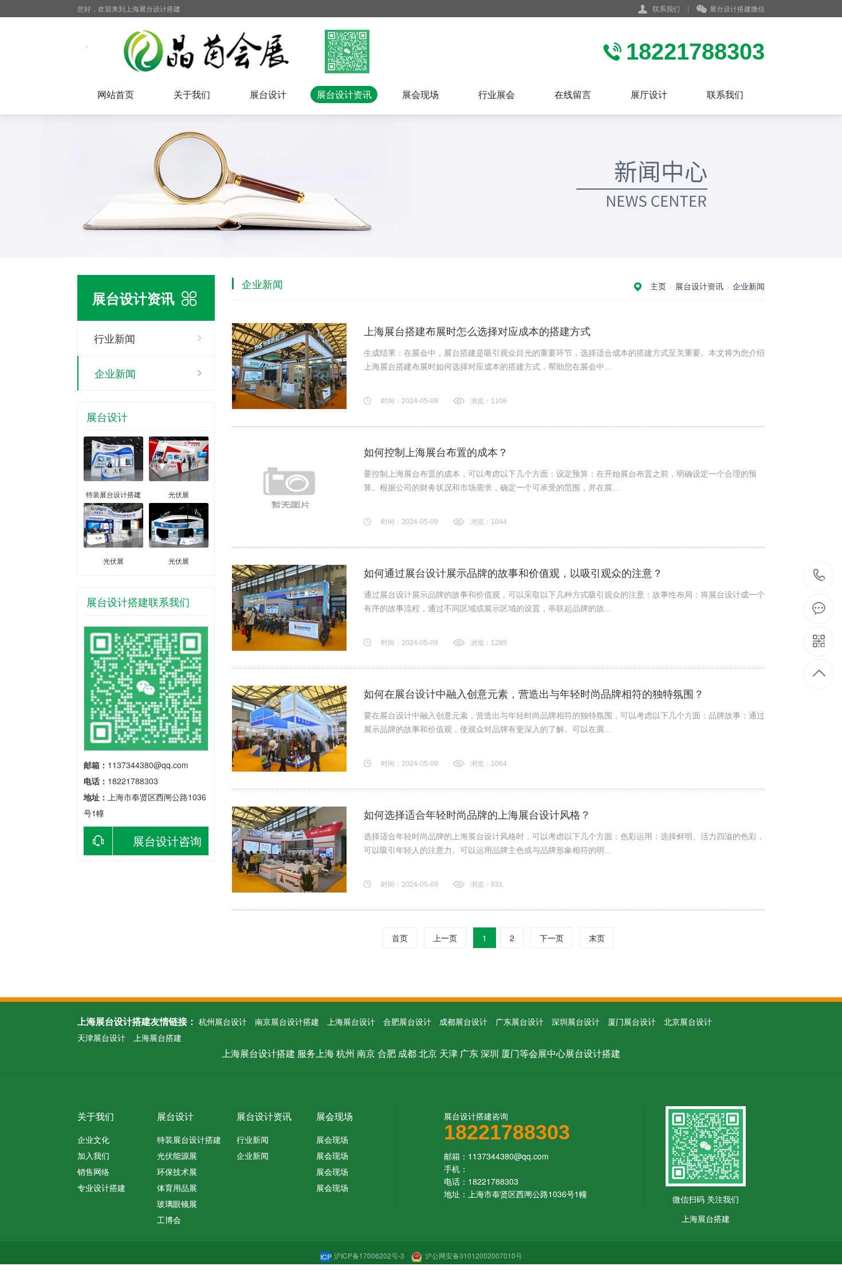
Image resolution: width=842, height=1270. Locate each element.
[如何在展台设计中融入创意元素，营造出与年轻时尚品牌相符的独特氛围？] (289, 729)
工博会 (169, 1220)
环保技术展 (177, 1171)
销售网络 (93, 1171)
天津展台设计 (101, 1037)
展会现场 (420, 94)
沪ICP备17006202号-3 (363, 1255)
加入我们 (93, 1155)
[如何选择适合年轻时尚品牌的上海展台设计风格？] (289, 849)
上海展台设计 (351, 1021)
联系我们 (666, 8)
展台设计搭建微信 (737, 8)
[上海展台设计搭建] (224, 51)
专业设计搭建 (101, 1188)
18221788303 (819, 576)
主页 (658, 286)
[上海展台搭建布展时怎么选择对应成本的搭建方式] (289, 366)
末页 (597, 937)
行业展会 (496, 94)
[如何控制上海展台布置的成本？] (289, 487)
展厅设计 (649, 94)
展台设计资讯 (344, 94)
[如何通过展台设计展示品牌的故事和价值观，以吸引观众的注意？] (289, 608)
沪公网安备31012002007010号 (472, 1255)
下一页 (552, 937)
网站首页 (115, 94)
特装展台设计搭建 (189, 1139)
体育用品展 (177, 1188)
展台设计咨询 (167, 840)
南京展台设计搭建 (287, 1021)
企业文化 (93, 1139)
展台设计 (268, 94)
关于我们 (192, 94)
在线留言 (572, 94)
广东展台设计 (519, 1021)
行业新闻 (114, 338)
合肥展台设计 (407, 1021)
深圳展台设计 (576, 1021)
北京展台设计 (688, 1021)
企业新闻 (115, 372)
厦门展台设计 (632, 1021)
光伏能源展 (177, 1155)
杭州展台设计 (223, 1021)
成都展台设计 (463, 1021)
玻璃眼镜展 (177, 1204)
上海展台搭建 (157, 1037)
